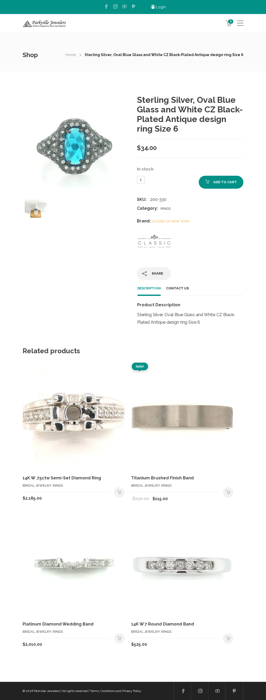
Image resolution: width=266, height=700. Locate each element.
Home (70, 55)
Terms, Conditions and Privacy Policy (115, 691)
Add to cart (225, 182)
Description (149, 288)
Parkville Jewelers (47, 691)
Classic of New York (170, 221)
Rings (166, 208)
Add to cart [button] (119, 492)
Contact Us (177, 288)
